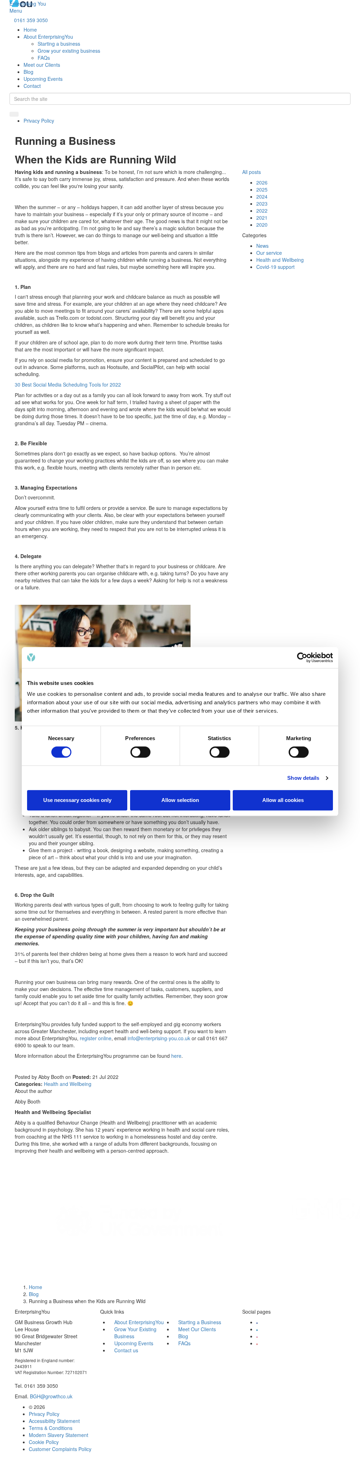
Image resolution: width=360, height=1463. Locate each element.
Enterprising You (27, 3)
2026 (262, 182)
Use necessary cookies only (77, 800)
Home (30, 29)
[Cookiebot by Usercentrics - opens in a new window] (302, 657)
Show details (303, 778)
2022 (262, 210)
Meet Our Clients (197, 1329)
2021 (262, 217)
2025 (262, 189)
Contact (32, 85)
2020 (262, 224)
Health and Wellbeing (67, 1083)
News (262, 245)
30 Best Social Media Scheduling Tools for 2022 (68, 384)
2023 (262, 203)
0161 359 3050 (31, 20)
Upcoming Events (43, 78)
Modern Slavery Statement (58, 1434)
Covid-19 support (275, 266)
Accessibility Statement (54, 1420)
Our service (269, 252)
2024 (262, 196)
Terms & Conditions (50, 1427)
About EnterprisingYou (48, 36)
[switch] (140, 752)
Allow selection (180, 800)
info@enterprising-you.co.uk (159, 1038)
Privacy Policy (39, 120)
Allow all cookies (283, 800)
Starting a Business (199, 1322)
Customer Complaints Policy (60, 1448)
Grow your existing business (69, 50)
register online (95, 1038)
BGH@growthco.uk (51, 1396)
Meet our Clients (42, 64)
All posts (251, 171)
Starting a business (59, 43)
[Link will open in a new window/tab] (257, 1322)
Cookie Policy (44, 1441)
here (176, 1055)
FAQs (44, 57)
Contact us (126, 1350)
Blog (28, 71)
